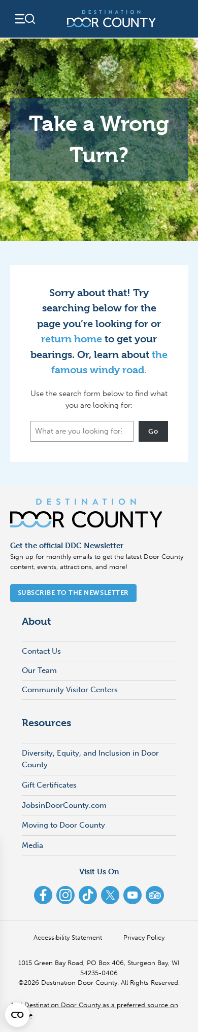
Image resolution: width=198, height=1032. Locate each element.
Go (153, 431)
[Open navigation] (24, 19)
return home (71, 339)
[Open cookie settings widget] (17, 1015)
